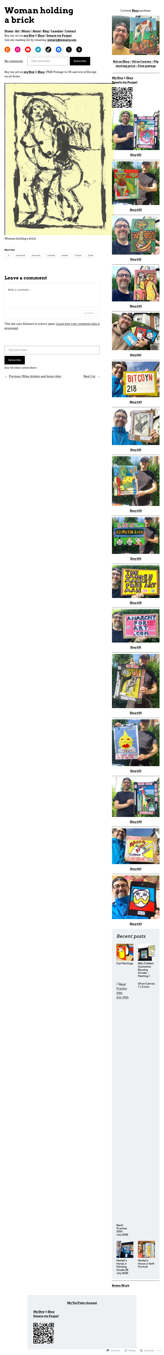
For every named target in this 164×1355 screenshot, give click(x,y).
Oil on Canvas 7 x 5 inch (146, 985)
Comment (89, 313)
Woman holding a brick (38, 15)
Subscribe (80, 61)
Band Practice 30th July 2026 (122, 1230)
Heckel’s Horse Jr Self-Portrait (146, 1263)
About (37, 31)
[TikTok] (48, 49)
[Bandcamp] (38, 49)
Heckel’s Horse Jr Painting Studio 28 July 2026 (122, 1267)
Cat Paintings (124, 963)
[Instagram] (17, 49)
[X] (69, 49)
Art (17, 31)
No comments (13, 61)
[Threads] (79, 49)
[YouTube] (28, 49)
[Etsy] (7, 49)
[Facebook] (59, 49)
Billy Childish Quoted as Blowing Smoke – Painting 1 (146, 969)
